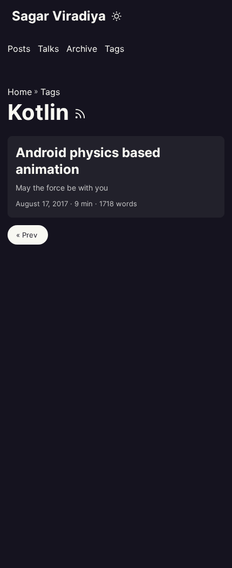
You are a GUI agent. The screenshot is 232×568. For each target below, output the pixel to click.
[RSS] (80, 112)
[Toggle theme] (116, 16)
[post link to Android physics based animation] (116, 177)
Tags (50, 91)
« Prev (27, 235)
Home (20, 91)
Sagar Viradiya (59, 16)
